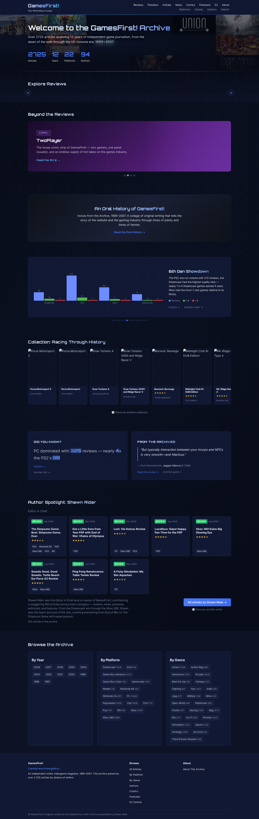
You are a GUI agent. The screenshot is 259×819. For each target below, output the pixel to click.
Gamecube (141, 681)
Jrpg (177, 696)
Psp (107, 710)
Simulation (181, 724)
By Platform (110, 660)
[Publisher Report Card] (117, 320)
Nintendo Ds (112, 696)
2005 (72, 667)
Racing (196, 710)
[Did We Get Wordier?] (137, 320)
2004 (83, 667)
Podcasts (205, 5)
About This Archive (194, 769)
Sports (201, 724)
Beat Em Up (181, 681)
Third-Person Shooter (186, 739)
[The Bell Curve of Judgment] (119, 320)
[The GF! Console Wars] (112, 320)
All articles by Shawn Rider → (207, 602)
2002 (49, 674)
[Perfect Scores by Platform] (142, 320)
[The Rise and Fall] (122, 320)
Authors (212, 9)
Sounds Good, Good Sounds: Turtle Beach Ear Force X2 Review (45, 575)
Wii (121, 710)
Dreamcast (112, 667)
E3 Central (135, 802)
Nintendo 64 (129, 688)
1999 (83, 674)
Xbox (137, 710)
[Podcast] (125, 175)
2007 (48, 667)
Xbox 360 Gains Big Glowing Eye (209, 530)
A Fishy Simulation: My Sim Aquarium (128, 573)
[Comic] (128, 175)
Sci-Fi (191, 717)
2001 (60, 674)
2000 (72, 674)
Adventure (181, 674)
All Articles (135, 769)
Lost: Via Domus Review (129, 529)
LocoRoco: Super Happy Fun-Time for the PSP (170, 530)
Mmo (211, 696)
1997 (47, 681)
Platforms (185, 9)
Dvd (131, 667)
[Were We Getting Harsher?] (114, 320)
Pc (132, 696)
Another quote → (172, 472)
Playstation (112, 703)
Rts (176, 717)
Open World (181, 703)
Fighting (178, 688)
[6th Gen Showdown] (127, 320)
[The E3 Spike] (139, 320)
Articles (166, 5)
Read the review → (148, 472)
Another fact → (42, 472)
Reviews (138, 5)
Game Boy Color (114, 681)
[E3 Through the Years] (134, 320)
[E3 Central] (134, 175)
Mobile (109, 688)
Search (225, 9)
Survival (200, 732)
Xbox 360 (111, 717)
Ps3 (147, 703)
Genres (199, 9)
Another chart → (193, 307)
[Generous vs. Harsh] (132, 320)
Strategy (180, 732)
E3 (216, 5)
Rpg (214, 710)
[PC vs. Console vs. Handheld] (146, 320)
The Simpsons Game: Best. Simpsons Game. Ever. (46, 532)
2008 (37, 667)
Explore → (174, 307)
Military (193, 696)
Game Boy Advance (117, 674)
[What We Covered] (124, 320)
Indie (212, 688)
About (225, 5)
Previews (153, 5)
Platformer (203, 703)
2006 (60, 667)
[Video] (131, 175)
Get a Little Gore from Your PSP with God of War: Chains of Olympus (88, 532)
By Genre (177, 660)
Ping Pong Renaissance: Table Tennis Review (88, 573)
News (178, 5)
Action (178, 667)
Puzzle (178, 710)
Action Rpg (199, 667)
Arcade (202, 674)
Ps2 (132, 703)
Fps (196, 688)
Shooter (210, 717)
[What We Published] (144, 320)
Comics (190, 5)
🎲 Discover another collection (130, 412)
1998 (36, 681)
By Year (38, 660)
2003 (37, 674)
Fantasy (202, 681)
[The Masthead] (129, 320)
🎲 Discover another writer (207, 609)
